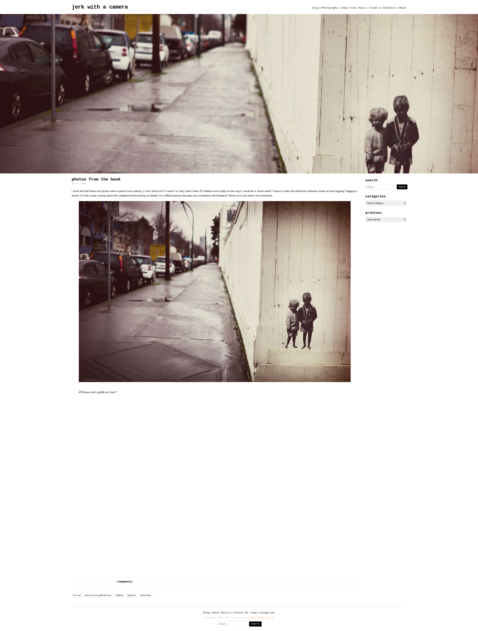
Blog (316, 8)
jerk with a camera (100, 7)
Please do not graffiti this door (98, 595)
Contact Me (240, 612)
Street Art (131, 595)
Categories (267, 612)
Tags (254, 612)
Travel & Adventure (382, 8)
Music (362, 8)
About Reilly (221, 612)
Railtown (119, 595)
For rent (77, 595)
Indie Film (348, 8)
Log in (270, 617)
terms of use (257, 617)
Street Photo (145, 595)
